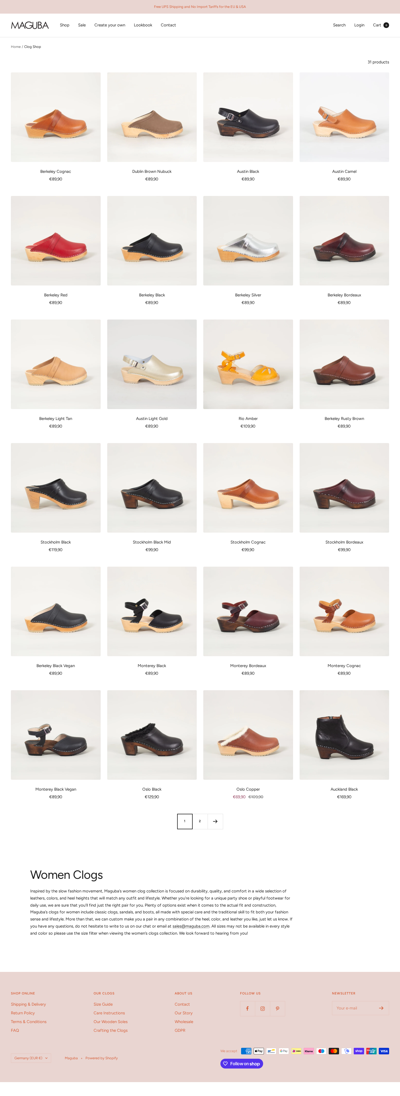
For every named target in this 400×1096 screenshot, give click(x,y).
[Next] (215, 821)
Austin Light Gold (152, 418)
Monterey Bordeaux (248, 665)
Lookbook (143, 25)
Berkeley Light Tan (55, 418)
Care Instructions (109, 1013)
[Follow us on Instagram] (262, 1008)
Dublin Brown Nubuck (151, 171)
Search (339, 25)
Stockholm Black (56, 542)
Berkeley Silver (248, 295)
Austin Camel (344, 171)
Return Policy (23, 1013)
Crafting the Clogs (111, 1030)
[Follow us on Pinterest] (277, 1008)
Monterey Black (152, 665)
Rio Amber (248, 418)
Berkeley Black (152, 295)
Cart (380, 25)
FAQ (15, 1030)
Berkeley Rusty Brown (344, 418)
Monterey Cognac (344, 665)
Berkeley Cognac (55, 171)
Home (16, 47)
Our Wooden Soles (111, 1021)
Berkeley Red (55, 295)
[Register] (381, 1008)
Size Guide (103, 1004)
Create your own (109, 25)
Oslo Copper (248, 789)
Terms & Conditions (29, 1021)
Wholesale (184, 1021)
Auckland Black (344, 789)
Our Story (184, 1013)
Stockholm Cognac (248, 542)
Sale (82, 25)
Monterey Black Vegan (55, 789)
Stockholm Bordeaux (344, 542)
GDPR (180, 1030)
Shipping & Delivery (28, 1004)
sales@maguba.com (191, 926)
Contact (168, 25)
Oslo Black (151, 789)
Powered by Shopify (101, 1058)
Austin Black (248, 171)
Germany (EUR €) (28, 1058)
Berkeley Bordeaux (344, 295)
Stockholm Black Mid (152, 542)
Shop (64, 25)
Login (359, 25)
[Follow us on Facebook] (247, 1008)
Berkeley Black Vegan (55, 665)
